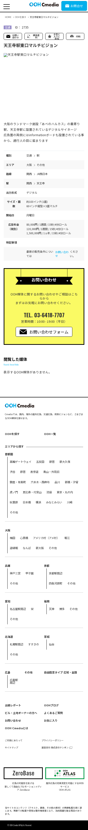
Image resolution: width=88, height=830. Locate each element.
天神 (51, 609)
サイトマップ (11, 747)
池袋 (49, 492)
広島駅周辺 (14, 681)
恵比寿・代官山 (32, 492)
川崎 (69, 502)
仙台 (51, 644)
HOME (8, 17)
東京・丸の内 (65, 492)
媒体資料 (36, 36)
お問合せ (76, 5)
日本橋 (27, 502)
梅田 (12, 538)
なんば (27, 548)
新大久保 (64, 462)
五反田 (40, 462)
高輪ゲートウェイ (20, 462)
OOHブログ (51, 705)
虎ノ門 (14, 492)
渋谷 (12, 472)
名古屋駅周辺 (18, 609)
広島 (7, 672)
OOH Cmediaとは (16, 728)
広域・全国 (70, 672)
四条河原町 (55, 583)
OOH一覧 (50, 434)
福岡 (46, 601)
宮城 (46, 637)
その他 (14, 512)
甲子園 (29, 573)
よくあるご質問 (53, 713)
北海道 (9, 637)
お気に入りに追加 (57, 36)
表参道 (34, 472)
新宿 (52, 462)
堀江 (67, 538)
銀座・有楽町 (18, 482)
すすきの (33, 644)
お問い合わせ (15, 36)
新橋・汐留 (71, 482)
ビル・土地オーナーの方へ (21, 713)
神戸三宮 (15, 573)
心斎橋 (24, 538)
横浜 (38, 502)
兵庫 (7, 566)
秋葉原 (14, 502)
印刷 (78, 36)
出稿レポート (13, 705)
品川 (57, 482)
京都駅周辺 (55, 573)
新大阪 (40, 548)
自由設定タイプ (53, 672)
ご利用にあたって (13, 740)
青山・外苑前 (51, 472)
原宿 (22, 472)
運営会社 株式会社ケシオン (55, 747)
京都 (46, 566)
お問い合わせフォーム (48, 332)
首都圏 (9, 454)
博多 (62, 609)
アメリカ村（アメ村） (46, 538)
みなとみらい (54, 502)
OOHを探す (20, 17)
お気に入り (50, 720)
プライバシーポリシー (53, 740)
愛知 (7, 601)
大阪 (7, 530)
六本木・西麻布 (40, 482)
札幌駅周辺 (16, 644)
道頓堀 (14, 548)
